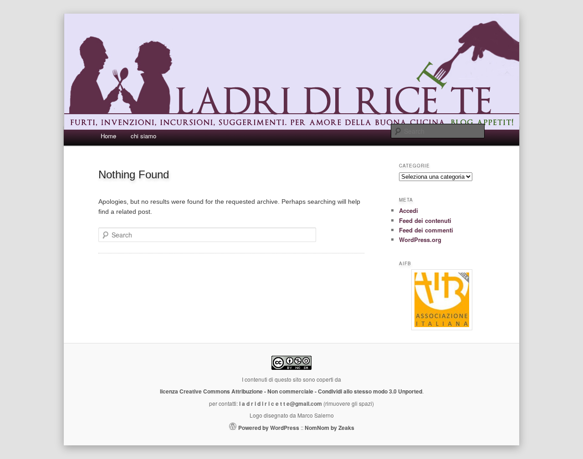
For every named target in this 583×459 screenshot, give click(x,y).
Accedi (408, 210)
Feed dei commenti (426, 230)
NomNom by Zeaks (329, 428)
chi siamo (143, 135)
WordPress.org (420, 239)
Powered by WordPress (268, 428)
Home (108, 135)
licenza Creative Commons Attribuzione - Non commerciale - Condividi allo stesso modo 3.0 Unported (291, 391)
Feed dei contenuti (425, 220)
